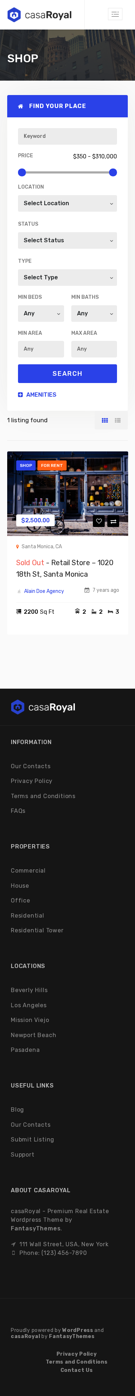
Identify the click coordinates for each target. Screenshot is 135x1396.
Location (31, 187)
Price (25, 156)
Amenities (41, 394)
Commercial (28, 870)
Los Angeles (29, 1005)
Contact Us (76, 1370)
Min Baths (85, 297)
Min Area (30, 333)
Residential (27, 915)
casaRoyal (25, 1336)
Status (28, 224)
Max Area (84, 333)
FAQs (18, 810)
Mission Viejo (30, 1020)
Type (25, 261)
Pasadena (25, 1049)
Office (20, 900)
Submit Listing (32, 1139)
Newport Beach (33, 1035)
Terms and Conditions (43, 796)
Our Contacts (31, 766)
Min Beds (30, 297)
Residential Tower (37, 930)
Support (23, 1154)
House (20, 885)
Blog (17, 1109)
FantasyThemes (35, 1228)
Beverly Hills (29, 990)
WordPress (77, 1330)
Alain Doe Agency (44, 591)
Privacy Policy (32, 781)
